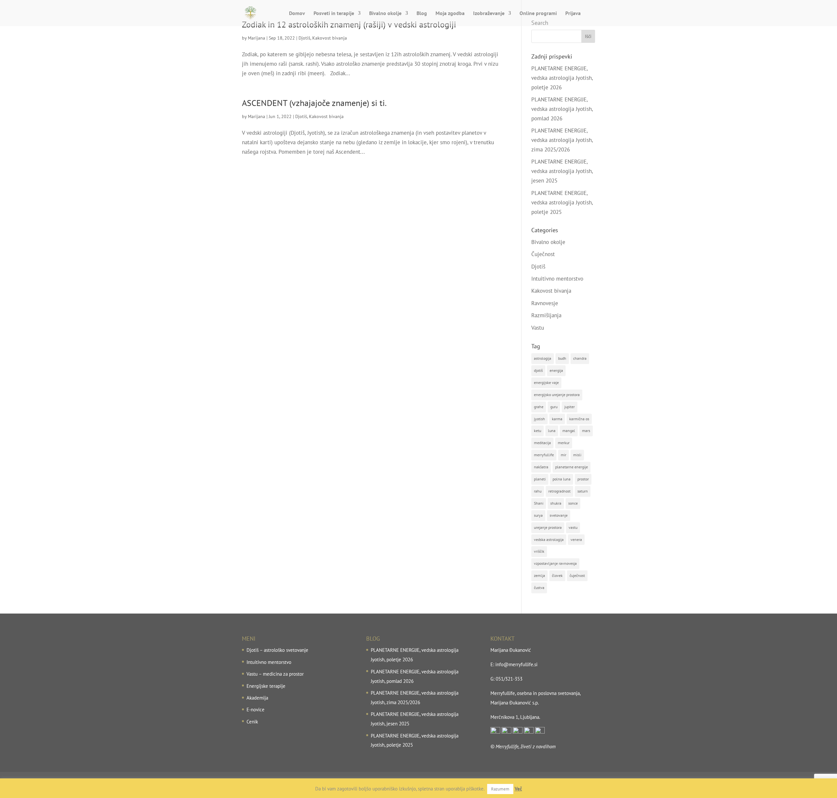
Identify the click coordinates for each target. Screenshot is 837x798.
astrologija (542, 358)
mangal (568, 430)
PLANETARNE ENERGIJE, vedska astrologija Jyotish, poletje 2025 (562, 202)
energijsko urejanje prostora (557, 394)
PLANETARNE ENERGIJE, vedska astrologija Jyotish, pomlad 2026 (562, 109)
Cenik (252, 722)
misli (577, 454)
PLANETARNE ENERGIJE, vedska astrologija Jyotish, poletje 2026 (562, 78)
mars (586, 430)
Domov (297, 13)
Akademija (257, 698)
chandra (580, 358)
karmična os (579, 418)
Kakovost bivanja (329, 38)
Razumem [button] (500, 789)
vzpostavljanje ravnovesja (555, 563)
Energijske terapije (266, 686)
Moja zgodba (450, 13)
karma (557, 418)
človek (557, 575)
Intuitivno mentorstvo (557, 278)
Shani (538, 503)
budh (562, 358)
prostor (583, 479)
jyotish (539, 418)
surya (538, 515)
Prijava (573, 13)
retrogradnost (559, 491)
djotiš (538, 370)
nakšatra (541, 466)
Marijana (256, 38)
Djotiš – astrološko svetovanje (277, 650)
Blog (422, 13)
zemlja (539, 575)
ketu (537, 430)
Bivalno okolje (385, 13)
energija (556, 370)
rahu (537, 491)
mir (563, 454)
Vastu (537, 327)
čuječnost (577, 575)
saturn (582, 491)
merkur (564, 442)
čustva (539, 587)
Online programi (538, 13)
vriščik (539, 551)
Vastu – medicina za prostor (275, 674)
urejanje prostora (548, 527)
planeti (540, 479)
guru (553, 406)
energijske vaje (546, 382)
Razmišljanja (546, 315)
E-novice (256, 709)
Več (518, 789)
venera (576, 539)
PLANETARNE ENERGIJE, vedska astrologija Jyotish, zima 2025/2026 (562, 140)
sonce (573, 503)
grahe (538, 406)
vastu (573, 527)
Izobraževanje (488, 13)
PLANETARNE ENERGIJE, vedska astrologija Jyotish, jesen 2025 (562, 171)
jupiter (569, 406)
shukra (555, 503)
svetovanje (559, 515)
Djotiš (304, 38)
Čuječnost (543, 254)
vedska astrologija (549, 539)
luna (551, 430)
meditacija (542, 442)
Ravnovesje (544, 303)
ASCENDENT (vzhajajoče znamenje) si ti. (314, 102)
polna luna (562, 479)
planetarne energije (571, 466)
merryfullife (544, 454)
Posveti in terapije (334, 13)
